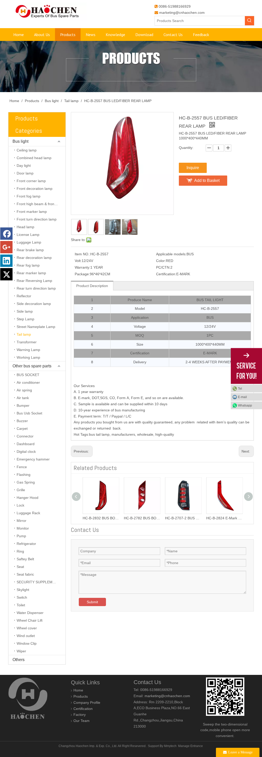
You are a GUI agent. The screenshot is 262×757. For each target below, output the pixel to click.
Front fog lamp (28, 196)
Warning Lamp (28, 350)
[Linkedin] (6, 261)
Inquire (193, 168)
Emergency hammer (33, 459)
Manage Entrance (190, 746)
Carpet (22, 428)
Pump (21, 536)
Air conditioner (28, 382)
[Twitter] (6, 274)
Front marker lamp (32, 212)
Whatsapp (245, 405)
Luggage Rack (28, 513)
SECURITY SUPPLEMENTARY (41, 582)
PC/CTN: (163, 267)
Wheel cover (27, 628)
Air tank (23, 398)
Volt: (78, 261)
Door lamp (25, 173)
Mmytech (170, 746)
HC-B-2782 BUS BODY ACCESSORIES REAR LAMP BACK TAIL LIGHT (142, 518)
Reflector (24, 296)
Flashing (23, 475)
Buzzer (22, 421)
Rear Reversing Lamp (34, 281)
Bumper (23, 405)
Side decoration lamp (34, 304)
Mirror (21, 521)
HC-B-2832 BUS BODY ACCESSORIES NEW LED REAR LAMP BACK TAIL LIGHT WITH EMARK (101, 518)
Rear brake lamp (30, 250)
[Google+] (6, 247)
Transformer (27, 342)
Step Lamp (25, 319)
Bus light (20, 141)
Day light (24, 165)
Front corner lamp (31, 181)
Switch (22, 597)
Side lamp (25, 311)
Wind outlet (26, 636)
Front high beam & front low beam (41, 204)
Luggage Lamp (29, 242)
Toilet (21, 605)
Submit (92, 602)
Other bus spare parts (32, 366)
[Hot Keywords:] (249, 20)
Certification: (166, 274)
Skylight (23, 590)
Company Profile (86, 702)
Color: (161, 261)
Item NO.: (82, 254)
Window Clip (27, 643)
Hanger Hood (27, 498)
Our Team (81, 721)
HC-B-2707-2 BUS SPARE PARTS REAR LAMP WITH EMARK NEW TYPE (183, 518)
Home (78, 690)
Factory (79, 714)
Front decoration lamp (34, 188)
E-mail (242, 397)
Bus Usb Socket (29, 413)
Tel (240, 388)
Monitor (23, 528)
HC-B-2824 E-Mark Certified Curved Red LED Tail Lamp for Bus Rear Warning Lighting (224, 518)
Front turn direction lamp (37, 219)
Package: (82, 274)
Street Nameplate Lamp (36, 327)
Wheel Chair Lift (29, 620)
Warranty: (82, 267)
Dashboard (26, 444)
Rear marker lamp (31, 273)
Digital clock (26, 451)
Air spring (24, 390)
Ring (20, 551)
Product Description (92, 286)
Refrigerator (26, 544)
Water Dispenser (30, 613)
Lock (20, 505)
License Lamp (28, 235)
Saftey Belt (25, 559)
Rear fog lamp (28, 265)
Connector (25, 436)
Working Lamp (28, 357)
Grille (21, 490)
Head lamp (25, 227)
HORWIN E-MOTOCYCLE (26, 754)
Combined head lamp (34, 158)
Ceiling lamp (27, 150)
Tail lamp (24, 334)
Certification (83, 709)
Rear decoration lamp (34, 258)
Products (80, 696)
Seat (20, 567)
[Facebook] (6, 233)
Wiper (21, 651)
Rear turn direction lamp (36, 288)
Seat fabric (25, 574)
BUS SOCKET (28, 375)
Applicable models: (171, 254)
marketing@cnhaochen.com (182, 12)
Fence (22, 467)
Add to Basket (207, 180)
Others (19, 659)
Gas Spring (26, 482)
